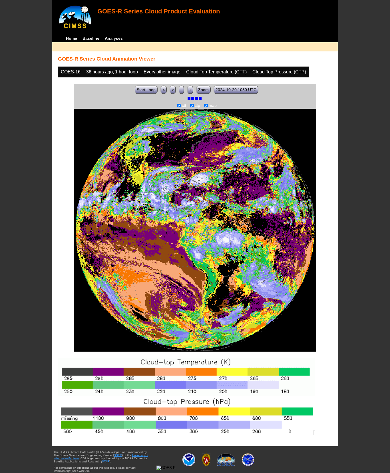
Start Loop (146, 89)
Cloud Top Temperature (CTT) (216, 71)
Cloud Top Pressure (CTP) (279, 71)
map (213, 105)
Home (71, 38)
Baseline (91, 38)
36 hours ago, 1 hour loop (112, 71)
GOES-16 (71, 71)
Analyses (114, 38)
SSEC (118, 455)
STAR (105, 461)
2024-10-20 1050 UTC (236, 89)
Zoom (203, 89)
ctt (184, 105)
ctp (197, 105)
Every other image (162, 71)
